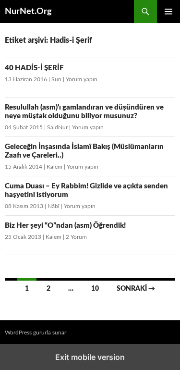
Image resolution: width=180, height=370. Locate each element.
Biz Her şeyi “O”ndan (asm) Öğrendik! (65, 225)
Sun (56, 79)
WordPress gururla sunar (35, 332)
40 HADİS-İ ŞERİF (34, 68)
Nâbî (54, 206)
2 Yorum (76, 237)
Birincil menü (168, 11)
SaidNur (57, 127)
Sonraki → (136, 288)
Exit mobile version (90, 357)
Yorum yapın (81, 79)
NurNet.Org (28, 11)
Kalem (54, 167)
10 (95, 288)
